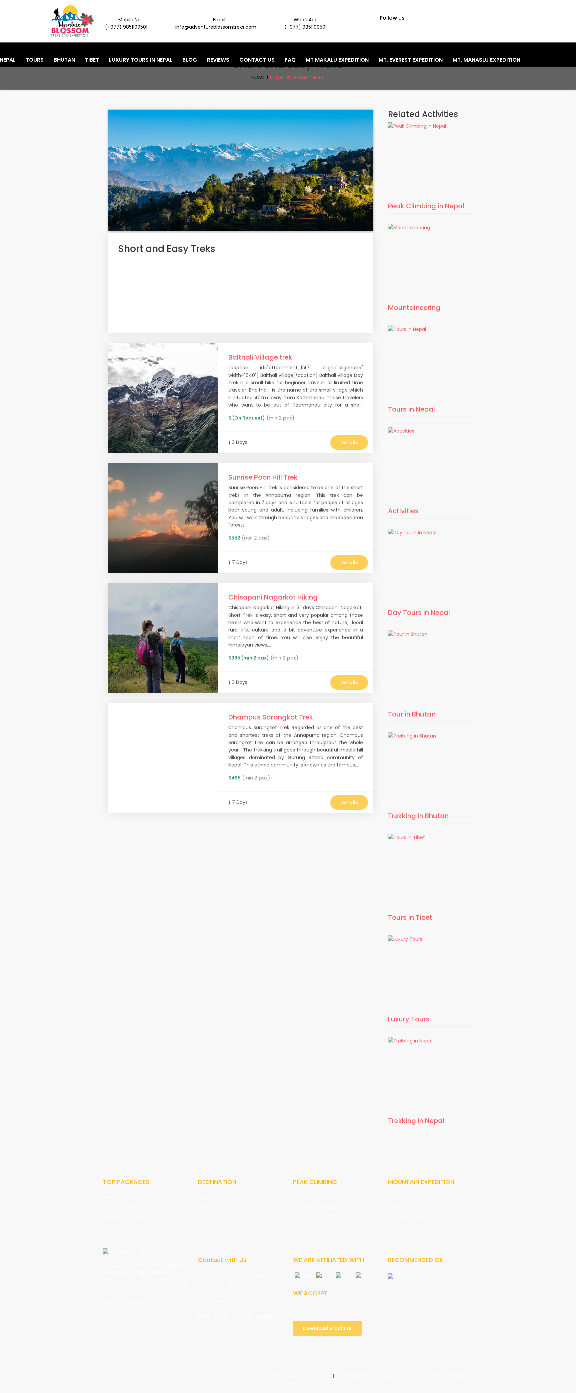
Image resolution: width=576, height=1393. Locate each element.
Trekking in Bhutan (418, 815)
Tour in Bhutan (412, 714)
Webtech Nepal (451, 1376)
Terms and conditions (281, 1376)
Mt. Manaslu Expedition (414, 1206)
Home (258, 77)
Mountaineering (414, 307)
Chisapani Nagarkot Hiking (273, 597)
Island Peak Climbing (317, 1197)
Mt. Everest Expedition (413, 1215)
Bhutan (206, 1215)
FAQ (290, 60)
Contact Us (257, 60)
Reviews (218, 60)
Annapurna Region (124, 1197)
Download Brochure (327, 1328)
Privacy (322, 1376)
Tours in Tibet (410, 917)
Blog (189, 60)
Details (349, 442)
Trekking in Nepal (416, 1120)
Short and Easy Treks (296, 77)
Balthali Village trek (260, 357)
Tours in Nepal (411, 409)
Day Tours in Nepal (419, 612)
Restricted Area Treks (127, 1215)
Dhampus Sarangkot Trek (270, 717)
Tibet (204, 1206)
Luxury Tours (409, 1019)
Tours (35, 60)
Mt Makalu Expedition (412, 1197)
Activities (403, 511)
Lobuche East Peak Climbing (325, 1215)
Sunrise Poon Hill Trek (263, 477)
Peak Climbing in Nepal (426, 206)
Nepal (204, 1197)
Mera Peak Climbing (316, 1206)
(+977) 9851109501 (229, 1284)
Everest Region (120, 1206)
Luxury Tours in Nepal (140, 60)
